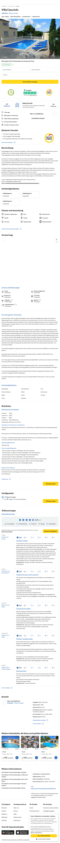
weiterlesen (5, 479)
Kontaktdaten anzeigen (38, 118)
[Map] (30, 261)
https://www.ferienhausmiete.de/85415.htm (43, 788)
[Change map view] (3, 240)
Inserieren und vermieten (50, 808)
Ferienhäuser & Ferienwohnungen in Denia (13, 788)
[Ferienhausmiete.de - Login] (51, 2)
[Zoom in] (56, 239)
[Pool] (30, 39)
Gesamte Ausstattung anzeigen (10, 229)
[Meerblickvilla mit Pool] (10, 742)
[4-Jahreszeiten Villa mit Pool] (49, 742)
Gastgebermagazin (49, 811)
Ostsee (4, 811)
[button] (54, 2)
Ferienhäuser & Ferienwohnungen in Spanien (14, 772)
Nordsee (4, 808)
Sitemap (4, 820)
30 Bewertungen (13, 13)
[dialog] (43, 827)
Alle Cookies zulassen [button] (44, 835)
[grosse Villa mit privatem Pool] (30, 742)
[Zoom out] (56, 242)
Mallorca (4, 814)
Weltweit (4, 817)
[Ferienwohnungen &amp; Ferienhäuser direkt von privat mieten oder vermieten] (2, 2)
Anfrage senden (51, 484)
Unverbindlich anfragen (30, 82)
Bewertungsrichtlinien (7, 531)
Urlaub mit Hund (45, 774)
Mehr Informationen (7, 142)
